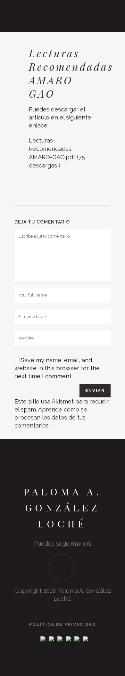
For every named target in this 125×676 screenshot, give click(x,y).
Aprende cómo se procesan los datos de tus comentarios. (50, 417)
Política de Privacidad (62, 624)
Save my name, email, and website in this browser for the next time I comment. (57, 368)
